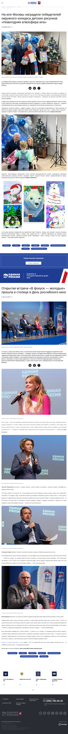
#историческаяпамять (54, 653)
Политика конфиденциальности (9, 726)
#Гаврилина (6, 245)
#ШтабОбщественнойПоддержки (29, 656)
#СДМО (35, 245)
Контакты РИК (7, 703)
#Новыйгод (44, 245)
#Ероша (26, 245)
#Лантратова (44, 656)
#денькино (42, 653)
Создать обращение (33, 263)
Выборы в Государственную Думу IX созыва (12, 642)
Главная (3, 6)
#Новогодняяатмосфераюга (39, 248)
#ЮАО (16, 245)
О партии (5, 699)
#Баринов (32, 653)
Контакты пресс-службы (21, 703)
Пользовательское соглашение (9, 725)
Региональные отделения (34, 699)
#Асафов (23, 653)
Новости (19, 6)
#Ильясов (25, 248)
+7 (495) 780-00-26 (53, 701)
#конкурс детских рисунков (58, 245)
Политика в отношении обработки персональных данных (15, 727)
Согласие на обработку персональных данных (13, 729)
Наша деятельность (11, 6)
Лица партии (20, 699)
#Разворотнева (12, 653)
